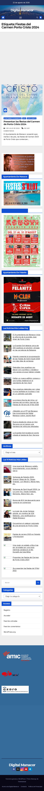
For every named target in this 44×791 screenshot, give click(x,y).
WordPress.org (10, 632)
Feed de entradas (10, 621)
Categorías (8, 590)
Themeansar (22, 781)
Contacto (24, 786)
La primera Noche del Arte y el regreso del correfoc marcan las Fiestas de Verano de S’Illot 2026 (26, 402)
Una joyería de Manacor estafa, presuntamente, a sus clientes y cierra (25, 468)
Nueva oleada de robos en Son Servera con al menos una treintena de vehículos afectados (26, 424)
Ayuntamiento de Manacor (12, 118)
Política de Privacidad (35, 786)
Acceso (6, 604)
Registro (7, 610)
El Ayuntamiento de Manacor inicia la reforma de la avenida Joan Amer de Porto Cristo (26, 337)
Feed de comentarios (12, 626)
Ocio (24, 118)
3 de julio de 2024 (13, 128)
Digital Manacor (22, 10)
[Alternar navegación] (20, 17)
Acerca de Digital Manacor (10, 786)
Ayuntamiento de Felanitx (14, 211)
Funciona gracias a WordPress (16, 779)
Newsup (33, 779)
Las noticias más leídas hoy (15, 328)
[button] (37, 17)
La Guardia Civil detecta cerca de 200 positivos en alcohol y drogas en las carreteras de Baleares (26, 348)
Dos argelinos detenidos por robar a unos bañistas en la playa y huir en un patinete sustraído (26, 391)
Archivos (7, 446)
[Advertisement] (22, 55)
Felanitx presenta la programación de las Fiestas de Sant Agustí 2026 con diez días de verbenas (26, 358)
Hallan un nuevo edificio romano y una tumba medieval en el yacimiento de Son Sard (26, 380)
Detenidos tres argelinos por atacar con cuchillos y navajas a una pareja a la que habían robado (26, 369)
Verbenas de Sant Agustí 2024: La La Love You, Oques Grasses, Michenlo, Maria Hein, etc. (26, 491)
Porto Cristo (32, 118)
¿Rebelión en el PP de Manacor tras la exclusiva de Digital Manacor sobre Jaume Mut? (25, 413)
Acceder (7, 616)
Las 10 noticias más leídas (14, 460)
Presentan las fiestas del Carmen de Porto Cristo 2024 (22, 123)
